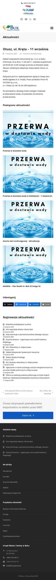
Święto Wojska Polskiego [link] (15, 357)
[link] (28, 7)
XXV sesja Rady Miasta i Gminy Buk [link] (19, 329)
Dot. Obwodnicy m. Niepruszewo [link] (18, 347)
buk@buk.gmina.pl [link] (13, 566)
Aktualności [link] (7, 471)
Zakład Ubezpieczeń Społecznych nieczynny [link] (22, 352)
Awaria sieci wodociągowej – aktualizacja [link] (21, 241)
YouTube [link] (6, 525)
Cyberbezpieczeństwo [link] (11, 536)
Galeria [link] (5, 487)
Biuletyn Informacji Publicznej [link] (14, 509)
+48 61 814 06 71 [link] (29, 3)
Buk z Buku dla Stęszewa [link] (44, 392)
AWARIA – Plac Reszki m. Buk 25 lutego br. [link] (22, 286)
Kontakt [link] (6, 476)
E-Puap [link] (5, 514)
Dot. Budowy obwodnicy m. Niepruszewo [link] (22, 362)
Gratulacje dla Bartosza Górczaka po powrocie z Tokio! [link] (18, 392)
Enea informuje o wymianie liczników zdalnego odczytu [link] (27, 334)
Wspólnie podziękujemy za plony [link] (18, 324)
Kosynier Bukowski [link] (10, 482)
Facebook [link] (6, 520)
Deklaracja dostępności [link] (12, 493)
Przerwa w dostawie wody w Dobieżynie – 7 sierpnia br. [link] (28, 196)
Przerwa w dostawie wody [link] (32, 54)
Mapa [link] (5, 531)
